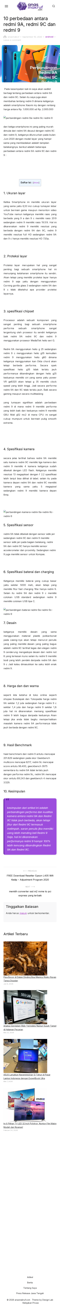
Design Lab (47, 1300)
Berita (30, 1282)
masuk (23, 913)
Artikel (30, 1277)
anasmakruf (13, 37)
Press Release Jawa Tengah (30, 1293)
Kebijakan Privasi (31, 1303)
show (36, 182)
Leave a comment (12, 40)
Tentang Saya (30, 1288)
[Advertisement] (30, 1166)
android (49, 37)
